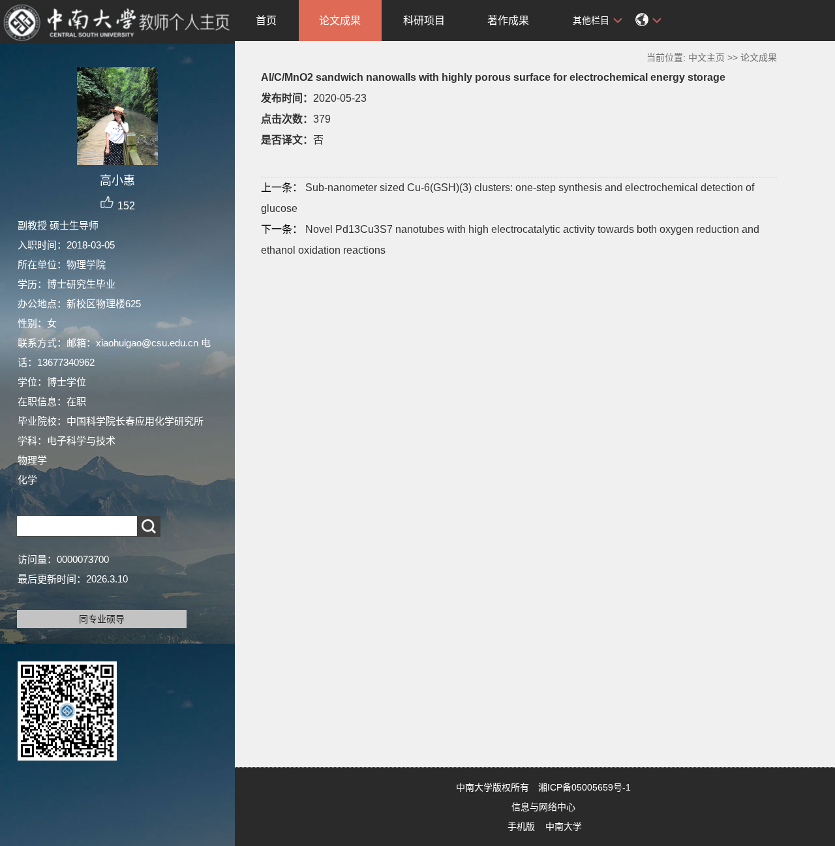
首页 (266, 20)
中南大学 (563, 826)
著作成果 (508, 20)
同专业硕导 (102, 619)
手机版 (521, 826)
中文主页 (706, 57)
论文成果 (340, 20)
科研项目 (424, 20)
